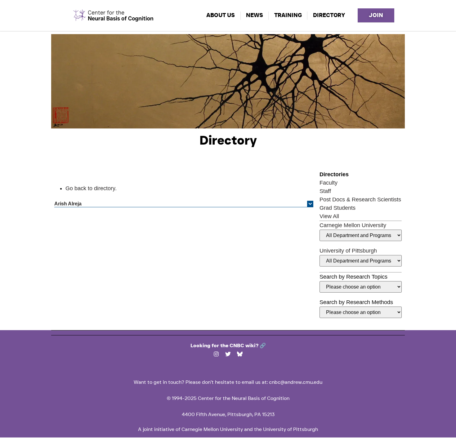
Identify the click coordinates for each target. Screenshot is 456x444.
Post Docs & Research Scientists (360, 199)
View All (329, 216)
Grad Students (337, 208)
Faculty (329, 183)
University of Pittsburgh (348, 251)
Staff (325, 191)
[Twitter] (228, 354)
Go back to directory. (91, 188)
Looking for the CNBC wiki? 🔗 (228, 345)
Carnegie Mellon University (353, 225)
